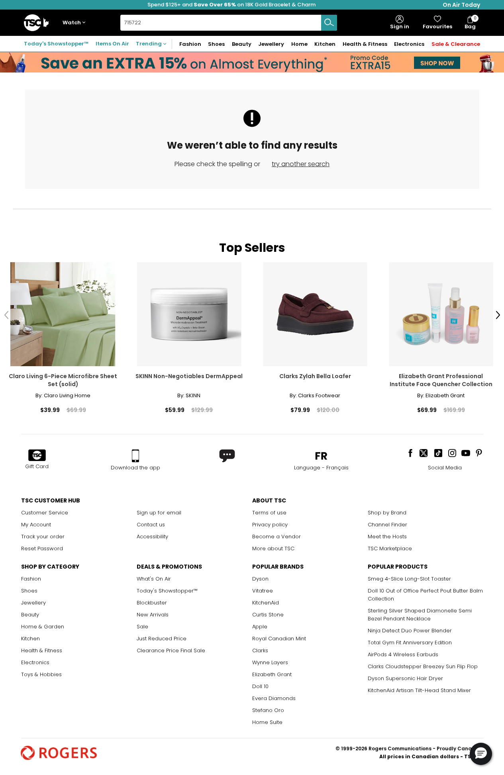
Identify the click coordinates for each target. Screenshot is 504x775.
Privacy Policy (401, 224)
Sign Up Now (426, 167)
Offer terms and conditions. (405, 216)
